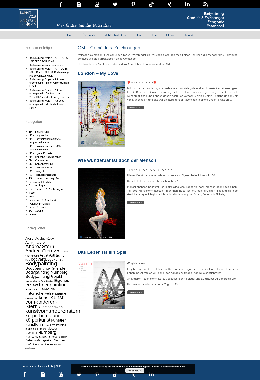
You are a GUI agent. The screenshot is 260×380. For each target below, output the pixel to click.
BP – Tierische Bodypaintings (45, 156)
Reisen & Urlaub (37, 207)
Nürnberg (47, 332)
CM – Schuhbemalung (41, 164)
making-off (31, 328)
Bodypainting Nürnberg (46, 272)
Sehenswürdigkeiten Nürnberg (46, 340)
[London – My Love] (101, 114)
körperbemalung (43, 315)
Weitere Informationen (174, 366)
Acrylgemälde (44, 238)
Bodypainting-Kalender (46, 268)
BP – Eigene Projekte (40, 153)
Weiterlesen (135, 108)
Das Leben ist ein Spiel (103, 252)
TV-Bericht (59, 344)
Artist (44, 255)
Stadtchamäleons (42, 344)
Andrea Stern (39, 250)
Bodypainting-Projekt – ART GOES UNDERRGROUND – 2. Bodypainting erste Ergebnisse (48, 61)
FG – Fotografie (37, 171)
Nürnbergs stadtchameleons (43, 336)
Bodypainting (41, 263)
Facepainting (53, 284)
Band (27, 260)
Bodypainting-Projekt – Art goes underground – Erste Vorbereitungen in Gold (49, 83)
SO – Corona (36, 210)
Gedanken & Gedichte (41, 182)
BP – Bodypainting (39, 135)
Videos (32, 214)
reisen (64, 337)
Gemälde (46, 289)
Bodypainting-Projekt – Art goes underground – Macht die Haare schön (46, 104)
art (56, 251)
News (32, 196)
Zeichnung (30, 348)
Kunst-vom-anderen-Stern (45, 302)
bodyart (38, 259)
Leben (46, 325)
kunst (44, 297)
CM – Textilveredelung (41, 167)
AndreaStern (39, 246)
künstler (58, 320)
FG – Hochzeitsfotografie (42, 174)
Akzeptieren (134, 370)
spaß (28, 344)
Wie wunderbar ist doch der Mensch (117, 160)
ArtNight (56, 255)
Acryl (29, 238)
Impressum (29, 366)
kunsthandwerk (51, 307)
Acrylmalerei (35, 242)
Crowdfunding (47, 281)
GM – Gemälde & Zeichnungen (46, 189)
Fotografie (31, 289)
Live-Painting (58, 324)
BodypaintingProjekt (43, 276)
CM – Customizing (39, 160)
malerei (43, 328)
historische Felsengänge (45, 293)
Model (32, 192)
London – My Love (98, 73)
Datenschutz (45, 366)
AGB (58, 366)
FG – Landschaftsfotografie (44, 178)
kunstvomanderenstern (52, 311)
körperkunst (37, 320)
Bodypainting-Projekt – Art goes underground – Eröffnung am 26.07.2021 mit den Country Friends (49, 94)
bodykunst (54, 259)
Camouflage (32, 280)
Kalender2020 (31, 298)
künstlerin (34, 324)
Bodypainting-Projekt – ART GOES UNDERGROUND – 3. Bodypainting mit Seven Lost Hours (49, 72)
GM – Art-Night (37, 185)
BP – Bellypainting (39, 131)
